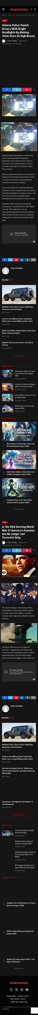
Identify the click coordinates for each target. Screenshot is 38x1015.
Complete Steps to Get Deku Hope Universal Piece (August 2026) (19, 501)
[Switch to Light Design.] (31, 9)
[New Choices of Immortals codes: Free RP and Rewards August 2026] (19, 431)
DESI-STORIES (12, 41)
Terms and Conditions (19, 1002)
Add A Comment (19, 356)
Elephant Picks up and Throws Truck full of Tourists (17, 343)
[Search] (35, 9)
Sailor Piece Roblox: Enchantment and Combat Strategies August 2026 (21, 473)
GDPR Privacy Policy (18, 999)
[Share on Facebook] (7, 90)
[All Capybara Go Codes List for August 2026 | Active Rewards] (7, 868)
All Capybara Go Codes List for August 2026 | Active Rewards (25, 866)
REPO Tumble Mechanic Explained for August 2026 (20, 932)
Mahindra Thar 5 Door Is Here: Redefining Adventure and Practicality (17, 308)
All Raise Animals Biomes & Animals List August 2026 (24, 842)
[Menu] (3, 9)
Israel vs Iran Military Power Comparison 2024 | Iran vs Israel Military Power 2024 (17, 320)
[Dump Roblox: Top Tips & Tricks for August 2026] (7, 397)
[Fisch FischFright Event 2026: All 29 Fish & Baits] (7, 833)
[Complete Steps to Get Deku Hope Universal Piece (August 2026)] (19, 487)
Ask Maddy (5, 1009)
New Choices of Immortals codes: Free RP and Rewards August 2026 (21, 445)
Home (4, 20)
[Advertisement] (19, 66)
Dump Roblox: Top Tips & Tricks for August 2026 (25, 396)
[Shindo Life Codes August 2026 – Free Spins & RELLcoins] (19, 946)
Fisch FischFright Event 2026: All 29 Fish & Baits (24, 831)
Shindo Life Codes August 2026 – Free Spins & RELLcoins (21, 960)
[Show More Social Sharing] (34, 90)
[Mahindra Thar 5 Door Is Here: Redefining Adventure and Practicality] (19, 294)
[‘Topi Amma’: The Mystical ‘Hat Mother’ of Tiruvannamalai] (19, 789)
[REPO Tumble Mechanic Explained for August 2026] (19, 918)
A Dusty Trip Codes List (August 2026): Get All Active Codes (25, 385)
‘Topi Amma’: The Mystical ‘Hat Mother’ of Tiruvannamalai (17, 803)
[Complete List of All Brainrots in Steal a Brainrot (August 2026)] (19, 890)
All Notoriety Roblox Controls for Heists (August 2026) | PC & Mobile (25, 854)
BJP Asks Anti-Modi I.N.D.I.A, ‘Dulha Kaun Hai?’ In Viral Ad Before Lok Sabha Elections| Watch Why (18, 771)
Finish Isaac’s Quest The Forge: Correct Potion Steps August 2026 (25, 373)
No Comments (8, 43)
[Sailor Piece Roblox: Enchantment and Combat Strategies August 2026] (19, 459)
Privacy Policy (23, 996)
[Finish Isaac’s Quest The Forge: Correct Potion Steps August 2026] (7, 374)
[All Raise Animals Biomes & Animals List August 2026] (7, 844)
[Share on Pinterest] (27, 90)
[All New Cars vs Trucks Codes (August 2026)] (7, 408)
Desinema (10, 1007)
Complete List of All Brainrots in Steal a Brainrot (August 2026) (21, 904)
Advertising (11, 996)
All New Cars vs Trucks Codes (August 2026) (24, 407)
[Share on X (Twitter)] (17, 90)
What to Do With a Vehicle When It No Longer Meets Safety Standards (18, 331)
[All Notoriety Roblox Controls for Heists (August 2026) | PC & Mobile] (7, 855)
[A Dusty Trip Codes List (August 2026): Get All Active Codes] (7, 387)
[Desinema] (19, 9)
